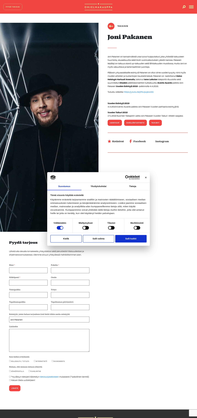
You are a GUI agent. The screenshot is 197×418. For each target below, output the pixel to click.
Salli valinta (99, 239)
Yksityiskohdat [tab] (98, 186)
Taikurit (155, 123)
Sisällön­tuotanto (135, 123)
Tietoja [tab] (132, 186)
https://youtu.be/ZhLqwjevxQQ (138, 91)
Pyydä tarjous (13, 7)
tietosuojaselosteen (49, 376)
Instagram (162, 141)
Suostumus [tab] (64, 186)
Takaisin (122, 26)
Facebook (139, 141)
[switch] (85, 228)
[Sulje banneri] (146, 177)
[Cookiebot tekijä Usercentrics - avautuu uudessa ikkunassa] (130, 177)
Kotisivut (118, 141)
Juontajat (115, 123)
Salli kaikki (130, 239)
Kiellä (66, 239)
